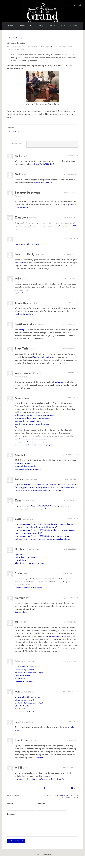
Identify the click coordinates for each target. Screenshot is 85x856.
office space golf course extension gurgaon (34, 445)
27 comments (14, 131)
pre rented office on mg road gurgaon (32, 418)
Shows (22, 26)
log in (55, 795)
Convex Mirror (21, 612)
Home (10, 26)
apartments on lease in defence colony (32, 439)
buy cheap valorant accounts (28, 469)
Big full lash (20, 561)
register (64, 795)
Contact (73, 26)
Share (29, 131)
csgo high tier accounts (25, 466)
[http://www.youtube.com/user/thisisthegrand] (80, 5)
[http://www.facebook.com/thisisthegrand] (69, 5)
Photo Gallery (36, 26)
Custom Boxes (21, 293)
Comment (11, 814)
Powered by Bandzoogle (43, 854)
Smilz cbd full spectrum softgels (29, 673)
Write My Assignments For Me (56, 637)
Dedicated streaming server (44, 357)
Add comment (16, 841)
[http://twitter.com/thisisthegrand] (74, 5)
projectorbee (20, 263)
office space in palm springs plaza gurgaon (34, 415)
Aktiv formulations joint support (29, 564)
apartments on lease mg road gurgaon (32, 424)
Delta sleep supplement (25, 558)
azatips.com (24, 330)
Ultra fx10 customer (23, 676)
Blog (63, 26)
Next (73, 788)
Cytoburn (19, 555)
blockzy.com (58, 382)
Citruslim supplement (24, 670)
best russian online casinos (27, 244)
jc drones (39, 758)
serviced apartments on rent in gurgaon (33, 442)
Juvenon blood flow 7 (24, 682)
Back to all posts (15, 38)
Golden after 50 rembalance (28, 667)
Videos (52, 26)
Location (41, 804)
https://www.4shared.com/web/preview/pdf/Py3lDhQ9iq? (40, 779)
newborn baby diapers (25, 314)
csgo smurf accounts (24, 463)
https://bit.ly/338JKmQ (44, 164)
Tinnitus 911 (20, 679)
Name (10, 804)
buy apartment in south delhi (28, 421)
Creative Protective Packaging (28, 588)
